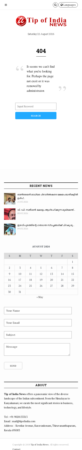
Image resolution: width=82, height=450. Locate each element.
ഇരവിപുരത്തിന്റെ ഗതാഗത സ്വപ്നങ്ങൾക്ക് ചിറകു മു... (45, 225)
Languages (69, 5)
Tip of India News (40, 444)
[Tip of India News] (41, 22)
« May (40, 297)
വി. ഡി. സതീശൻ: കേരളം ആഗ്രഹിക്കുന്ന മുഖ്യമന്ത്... (46, 209)
